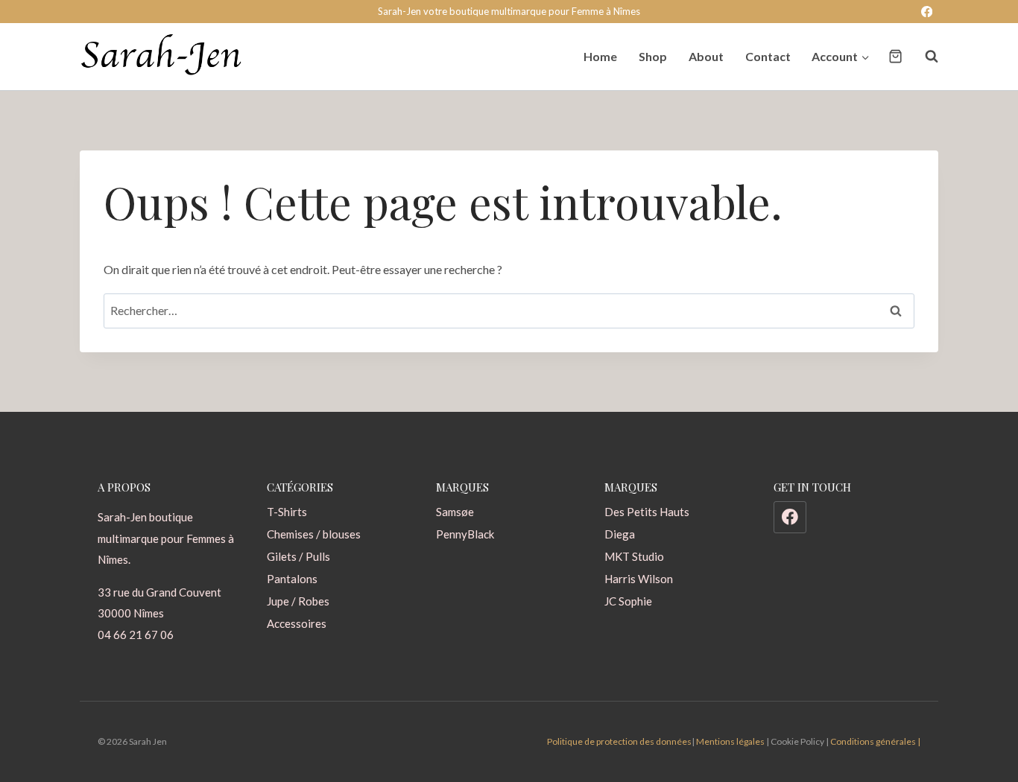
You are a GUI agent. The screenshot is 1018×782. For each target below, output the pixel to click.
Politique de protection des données (619, 741)
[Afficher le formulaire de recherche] (924, 56)
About (706, 56)
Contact (768, 56)
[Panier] (895, 56)
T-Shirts (287, 511)
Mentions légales (730, 741)
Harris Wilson (638, 578)
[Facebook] (926, 11)
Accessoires (296, 623)
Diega (619, 534)
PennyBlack (465, 534)
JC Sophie (628, 601)
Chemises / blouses (314, 534)
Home (600, 56)
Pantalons (292, 578)
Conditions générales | (875, 741)
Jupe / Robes (298, 601)
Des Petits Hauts (646, 511)
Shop (653, 56)
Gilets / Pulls (298, 556)
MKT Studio (634, 556)
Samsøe (455, 511)
